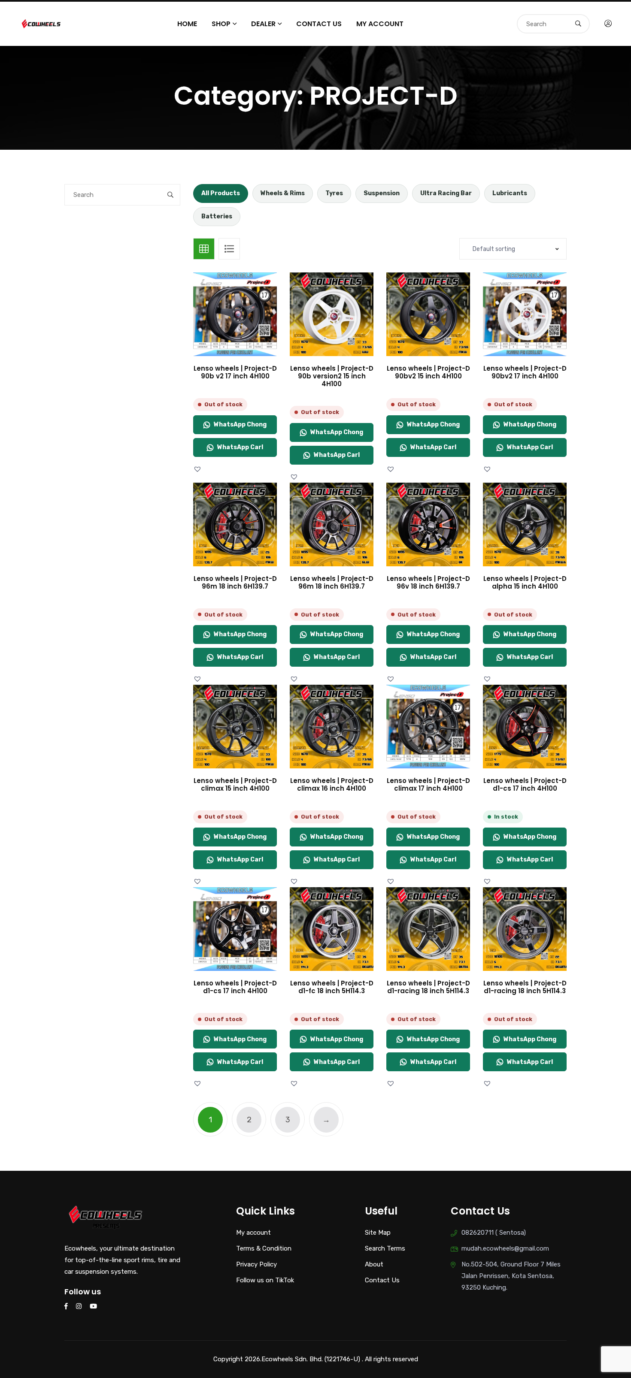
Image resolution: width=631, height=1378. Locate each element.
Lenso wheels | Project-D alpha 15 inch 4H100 (525, 582)
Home (187, 24)
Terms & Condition (263, 1248)
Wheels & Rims (283, 193)
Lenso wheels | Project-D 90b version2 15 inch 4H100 (331, 376)
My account (379, 24)
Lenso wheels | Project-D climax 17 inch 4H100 (428, 784)
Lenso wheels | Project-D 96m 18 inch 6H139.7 (235, 582)
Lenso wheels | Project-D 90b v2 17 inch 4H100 (235, 372)
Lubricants (509, 193)
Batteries (216, 216)
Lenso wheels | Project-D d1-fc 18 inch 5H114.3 (331, 987)
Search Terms (385, 1248)
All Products (220, 193)
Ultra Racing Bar (446, 193)
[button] (198, 469)
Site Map (378, 1232)
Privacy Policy (256, 1264)
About (374, 1264)
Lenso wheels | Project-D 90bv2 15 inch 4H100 (428, 372)
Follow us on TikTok (265, 1280)
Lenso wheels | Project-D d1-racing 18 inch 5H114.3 (428, 987)
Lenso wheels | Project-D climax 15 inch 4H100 (235, 784)
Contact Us (319, 24)
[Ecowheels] (41, 23)
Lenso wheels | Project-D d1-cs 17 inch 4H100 (525, 784)
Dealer (263, 24)
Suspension (382, 193)
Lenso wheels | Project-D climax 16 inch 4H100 (331, 784)
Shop (221, 24)
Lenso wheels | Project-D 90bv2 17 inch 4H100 (525, 372)
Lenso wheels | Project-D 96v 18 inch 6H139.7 (428, 582)
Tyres (334, 193)
